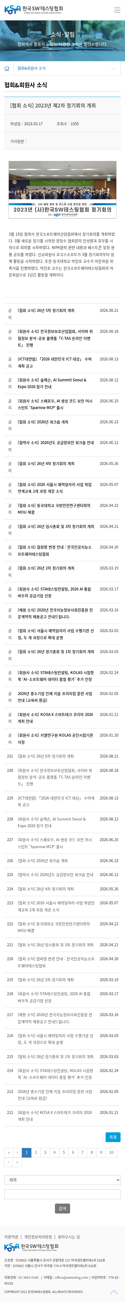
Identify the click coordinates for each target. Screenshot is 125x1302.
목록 (113, 1137)
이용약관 (11, 1237)
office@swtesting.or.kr (71, 1277)
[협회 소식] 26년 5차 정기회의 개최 (46, 310)
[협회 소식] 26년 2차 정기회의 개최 (46, 568)
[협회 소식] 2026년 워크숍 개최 (43, 422)
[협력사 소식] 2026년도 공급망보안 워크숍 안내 (56, 443)
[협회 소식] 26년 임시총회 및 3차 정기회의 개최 (56, 526)
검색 (62, 1209)
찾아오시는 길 (69, 1237)
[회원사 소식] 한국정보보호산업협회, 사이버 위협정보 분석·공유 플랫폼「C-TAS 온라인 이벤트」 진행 (55, 338)
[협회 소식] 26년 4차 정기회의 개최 (46, 464)
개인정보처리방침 (38, 1237)
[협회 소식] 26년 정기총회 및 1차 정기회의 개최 (56, 652)
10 (111, 1152)
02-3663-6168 (29, 1277)
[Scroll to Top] (114, 1292)
